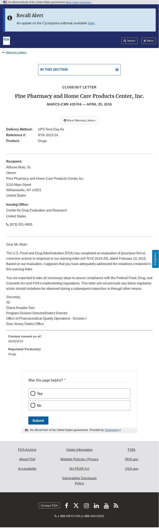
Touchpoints (111, 430)
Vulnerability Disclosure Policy (79, 480)
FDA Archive (27, 450)
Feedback (155, 258)
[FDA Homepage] (6, 40)
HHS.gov (131, 459)
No (39, 405)
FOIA (131, 450)
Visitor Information (79, 450)
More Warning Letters (80, 120)
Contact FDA (49, 505)
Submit (38, 420)
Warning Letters (16, 52)
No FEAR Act (79, 468)
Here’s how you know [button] (78, 2)
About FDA (27, 459)
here (91, 23)
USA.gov (131, 468)
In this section (54, 69)
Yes (39, 393)
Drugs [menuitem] (12, 354)
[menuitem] (79, 340)
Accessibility (27, 468)
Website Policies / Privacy (79, 459)
